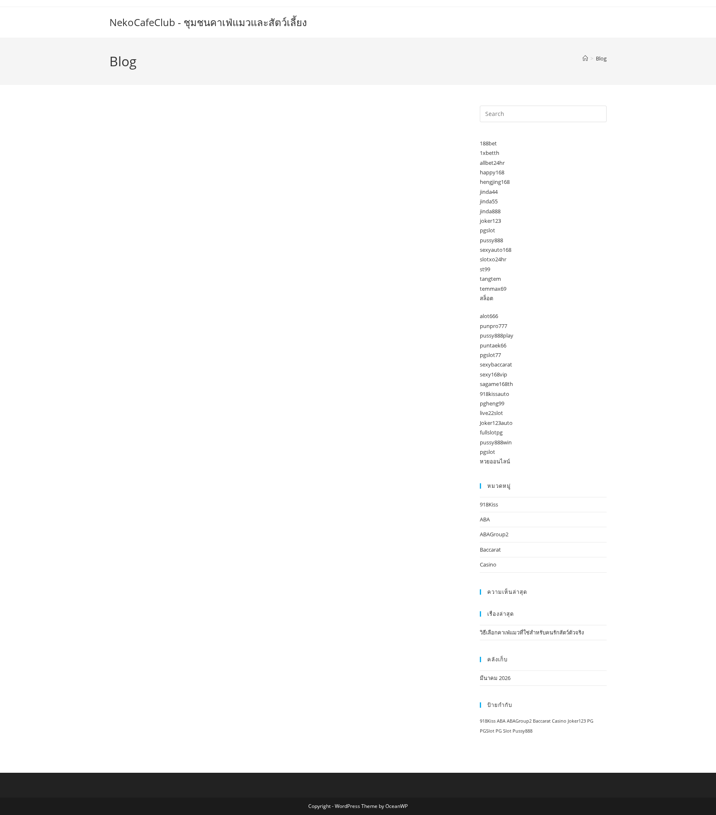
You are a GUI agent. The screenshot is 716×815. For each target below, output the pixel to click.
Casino (488, 564)
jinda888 (490, 211)
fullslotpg (491, 432)
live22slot (491, 413)
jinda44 (489, 191)
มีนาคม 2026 (495, 678)
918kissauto (494, 394)
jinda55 (489, 201)
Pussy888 (522, 731)
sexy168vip (493, 374)
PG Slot (503, 731)
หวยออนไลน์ (495, 461)
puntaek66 (493, 345)
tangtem (490, 278)
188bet (488, 143)
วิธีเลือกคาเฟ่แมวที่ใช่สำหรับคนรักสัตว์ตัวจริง (532, 632)
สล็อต (486, 298)
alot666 (489, 316)
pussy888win (496, 442)
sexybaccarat (496, 364)
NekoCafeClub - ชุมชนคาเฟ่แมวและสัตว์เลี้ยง (208, 22)
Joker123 (577, 721)
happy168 (492, 172)
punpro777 (493, 326)
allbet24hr (492, 162)
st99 (485, 269)
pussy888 (491, 240)
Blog (601, 58)
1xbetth (489, 153)
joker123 (490, 220)
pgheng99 (492, 403)
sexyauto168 (495, 249)
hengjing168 (495, 182)
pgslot (487, 230)
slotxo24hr (493, 259)
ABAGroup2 (494, 534)
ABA (485, 519)
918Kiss (489, 504)
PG (590, 721)
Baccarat (490, 549)
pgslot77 (490, 355)
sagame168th (496, 384)
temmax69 (493, 288)
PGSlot (487, 731)
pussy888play (496, 335)
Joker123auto (496, 423)
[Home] (585, 58)
